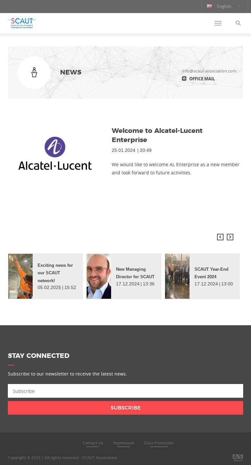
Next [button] (230, 237)
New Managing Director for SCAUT (135, 273)
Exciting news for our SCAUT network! (55, 273)
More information (28, 450)
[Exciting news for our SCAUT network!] (20, 276)
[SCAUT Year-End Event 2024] (177, 276)
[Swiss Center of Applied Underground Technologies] (22, 23)
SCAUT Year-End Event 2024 (211, 273)
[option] (45, 276)
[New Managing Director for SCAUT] (99, 276)
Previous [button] (220, 237)
